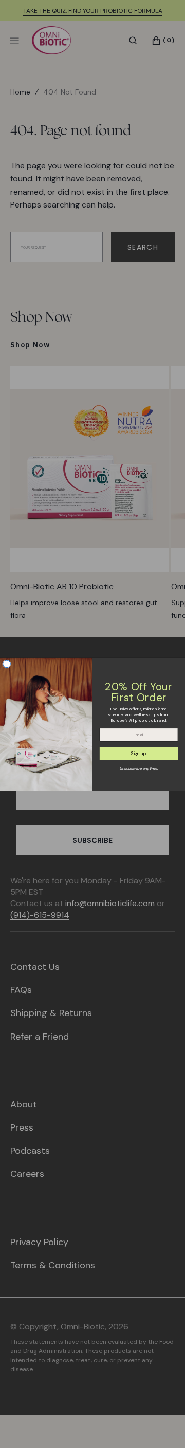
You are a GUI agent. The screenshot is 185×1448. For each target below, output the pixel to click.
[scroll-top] (161, 1424)
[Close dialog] (7, 664)
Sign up (138, 753)
